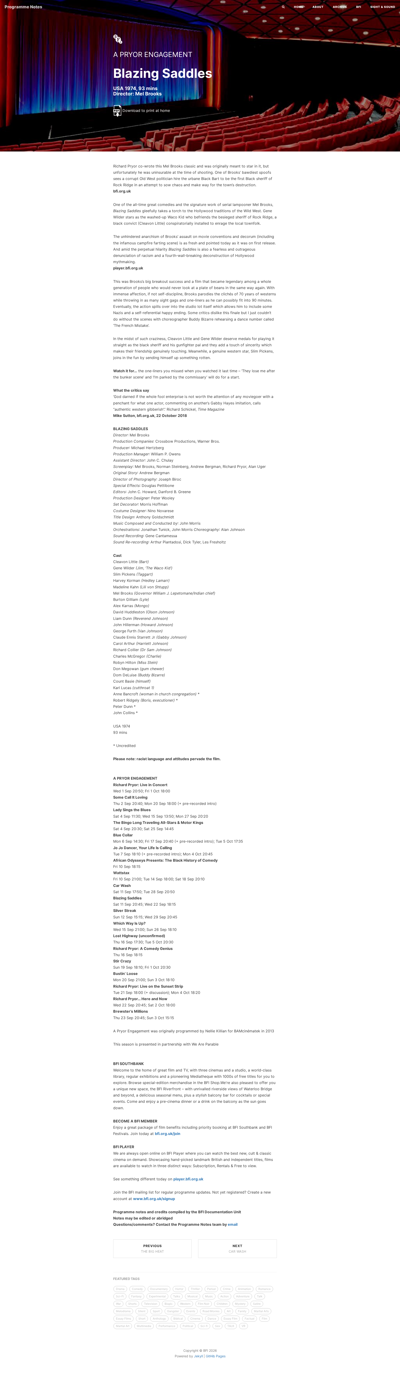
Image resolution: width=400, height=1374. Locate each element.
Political (188, 1326)
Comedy (137, 1289)
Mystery (240, 1303)
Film (264, 1318)
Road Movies (211, 1311)
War (118, 1303)
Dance (212, 1318)
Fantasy (136, 1296)
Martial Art (122, 1326)
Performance (167, 1326)
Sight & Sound (382, 7)
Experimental (157, 1296)
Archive (340, 7)
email (233, 1224)
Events (190, 1311)
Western (185, 1303)
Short (141, 1318)
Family (242, 1311)
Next (237, 1248)
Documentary (159, 1289)
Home (298, 7)
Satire (257, 1303)
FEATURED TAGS (126, 1279)
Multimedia (144, 1326)
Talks (176, 1296)
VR (243, 1326)
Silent (141, 1311)
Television (150, 1303)
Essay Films (123, 1318)
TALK (230, 1326)
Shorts (132, 1303)
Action (224, 1296)
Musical (193, 1296)
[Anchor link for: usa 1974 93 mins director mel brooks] (108, 93)
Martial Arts (261, 1311)
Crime (227, 1289)
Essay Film (230, 1318)
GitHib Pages (215, 1356)
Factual (249, 1318)
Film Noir (203, 1303)
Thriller (195, 1289)
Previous (152, 1248)
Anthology (159, 1318)
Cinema (195, 1318)
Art (229, 1311)
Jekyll (198, 1356)
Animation (244, 1289)
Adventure (243, 1296)
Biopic (169, 1303)
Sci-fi (204, 1326)
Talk (259, 1296)
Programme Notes (23, 6)
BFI (358, 7)
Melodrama (123, 1311)
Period (211, 1289)
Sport (156, 1311)
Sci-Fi (120, 1296)
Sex (217, 1326)
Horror (179, 1289)
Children (222, 1303)
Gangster (173, 1311)
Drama (120, 1289)
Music (209, 1296)
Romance (264, 1289)
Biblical (178, 1318)
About (318, 7)
